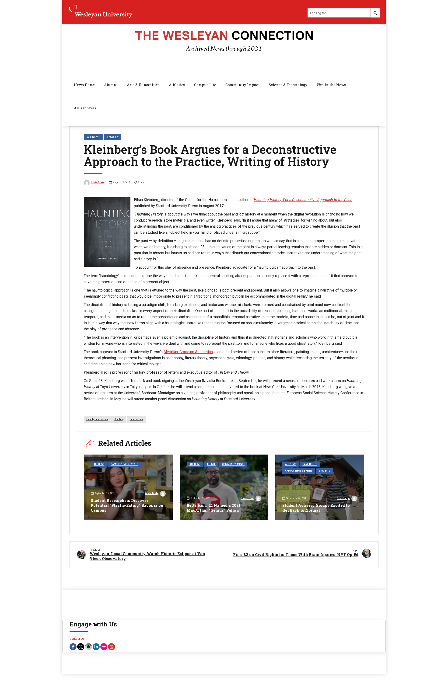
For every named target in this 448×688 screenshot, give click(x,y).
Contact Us (77, 638)
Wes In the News (331, 84)
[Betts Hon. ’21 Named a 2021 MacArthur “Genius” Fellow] (224, 487)
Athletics (177, 84)
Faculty (112, 137)
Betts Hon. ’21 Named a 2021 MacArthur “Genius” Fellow (214, 508)
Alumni (111, 84)
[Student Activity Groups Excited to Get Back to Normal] (319, 487)
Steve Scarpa (343, 498)
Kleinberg (119, 419)
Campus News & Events (124, 464)
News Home (84, 84)
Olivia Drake (97, 182)
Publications (136, 419)
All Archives (85, 108)
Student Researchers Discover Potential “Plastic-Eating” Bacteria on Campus (127, 505)
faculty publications (97, 419)
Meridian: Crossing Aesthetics (188, 352)
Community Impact (242, 84)
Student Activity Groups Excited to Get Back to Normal (316, 508)
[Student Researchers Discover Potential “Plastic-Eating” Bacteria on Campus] (128, 487)
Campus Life (205, 84)
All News (93, 137)
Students (324, 470)
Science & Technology (288, 84)
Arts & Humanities (143, 84)
